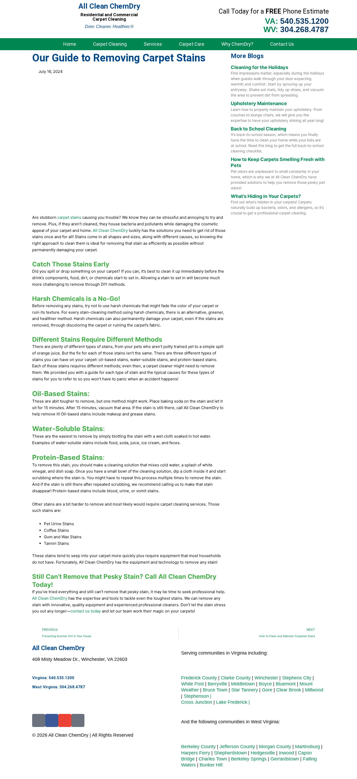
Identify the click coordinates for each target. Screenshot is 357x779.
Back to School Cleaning (258, 128)
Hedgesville (263, 752)
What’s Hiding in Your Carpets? (266, 196)
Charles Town (213, 758)
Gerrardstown (284, 758)
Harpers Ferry (195, 752)
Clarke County (236, 677)
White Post (192, 683)
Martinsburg (308, 746)
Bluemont (286, 683)
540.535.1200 (304, 21)
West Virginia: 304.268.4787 (58, 687)
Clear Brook (288, 689)
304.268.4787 (304, 29)
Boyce (265, 683)
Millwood (314, 689)
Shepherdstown (230, 752)
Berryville (217, 683)
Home (69, 44)
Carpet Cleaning (110, 44)
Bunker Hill (211, 764)
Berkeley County (198, 746)
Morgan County (275, 746)
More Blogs (247, 56)
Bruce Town (215, 689)
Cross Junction (196, 702)
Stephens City (296, 677)
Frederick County (199, 677)
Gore (267, 689)
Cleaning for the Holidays (259, 67)
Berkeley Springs (249, 758)
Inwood (286, 752)
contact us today (86, 611)
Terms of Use (46, 746)
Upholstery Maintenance (259, 103)
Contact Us (282, 44)
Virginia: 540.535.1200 (53, 677)
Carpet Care (191, 44)
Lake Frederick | (233, 702)
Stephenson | (197, 696)
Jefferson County (237, 746)
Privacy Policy (78, 746)
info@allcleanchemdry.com (60, 697)
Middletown (243, 683)
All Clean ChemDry (110, 230)
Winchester (266, 677)
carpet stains (69, 217)
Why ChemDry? (237, 44)
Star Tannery (244, 689)
